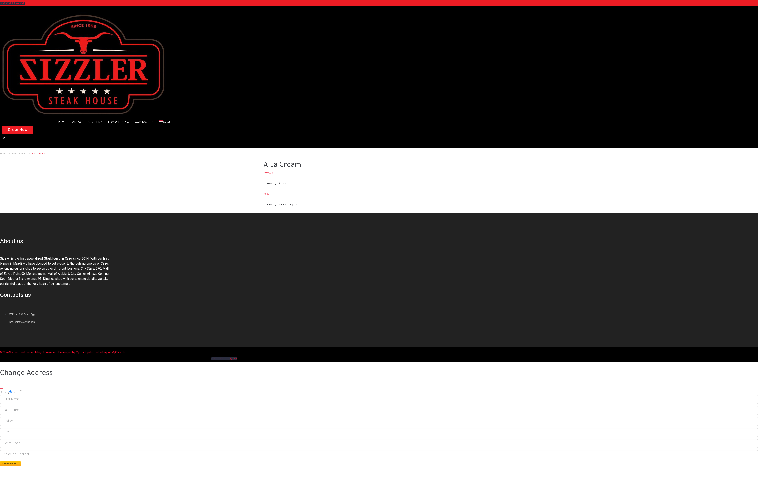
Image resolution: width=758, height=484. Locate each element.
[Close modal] (1, 388)
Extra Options (19, 153)
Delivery (4, 392)
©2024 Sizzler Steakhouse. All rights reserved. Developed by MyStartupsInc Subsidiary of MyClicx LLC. (63, 352)
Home (3, 153)
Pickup (16, 392)
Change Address (10, 464)
